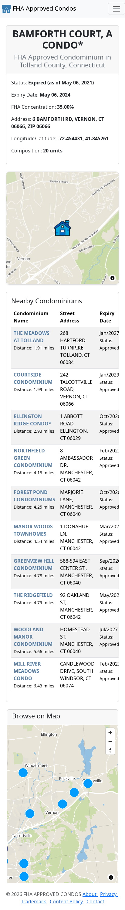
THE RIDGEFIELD (33, 595)
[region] (62, 804)
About (90, 894)
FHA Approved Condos (43, 8)
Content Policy (67, 901)
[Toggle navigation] (116, 9)
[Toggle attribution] (111, 877)
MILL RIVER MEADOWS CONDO (27, 671)
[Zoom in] (110, 732)
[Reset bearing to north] (110, 750)
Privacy (109, 894)
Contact (95, 901)
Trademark (34, 901)
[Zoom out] (110, 741)
